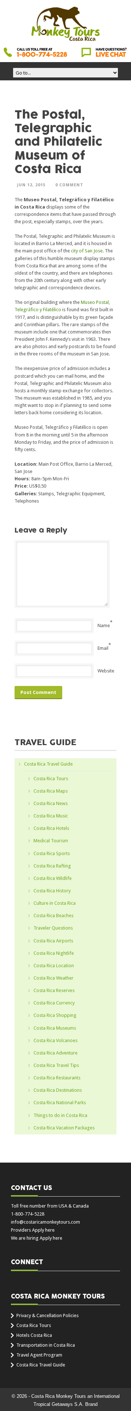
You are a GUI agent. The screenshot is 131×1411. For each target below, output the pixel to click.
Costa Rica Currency (54, 1003)
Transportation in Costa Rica (45, 1345)
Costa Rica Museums (54, 1028)
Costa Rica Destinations (57, 1090)
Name (104, 625)
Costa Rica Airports (53, 940)
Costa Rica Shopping (54, 1015)
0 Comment (69, 185)
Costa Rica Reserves (54, 990)
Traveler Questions (53, 928)
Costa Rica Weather (53, 978)
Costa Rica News (50, 803)
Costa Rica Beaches (53, 915)
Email (103, 648)
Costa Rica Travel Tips (56, 1065)
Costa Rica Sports (51, 853)
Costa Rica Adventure (55, 1053)
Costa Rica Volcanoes (55, 1040)
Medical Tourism (50, 840)
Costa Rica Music (50, 816)
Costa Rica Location (53, 965)
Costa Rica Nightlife (53, 953)
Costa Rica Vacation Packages (64, 1127)
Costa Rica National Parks (59, 1102)
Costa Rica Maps (50, 791)
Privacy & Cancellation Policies (47, 1315)
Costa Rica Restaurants (56, 1077)
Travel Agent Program (39, 1355)
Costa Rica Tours (50, 778)
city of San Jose (87, 250)
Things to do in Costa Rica (60, 1115)
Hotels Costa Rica (34, 1335)
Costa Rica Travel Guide (48, 764)
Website (106, 671)
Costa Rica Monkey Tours (65, 24)
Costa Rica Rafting (52, 866)
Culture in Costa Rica (54, 903)
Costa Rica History (52, 890)
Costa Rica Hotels (51, 828)
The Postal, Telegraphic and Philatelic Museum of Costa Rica (58, 142)
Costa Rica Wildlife (52, 878)
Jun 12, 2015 (31, 185)
